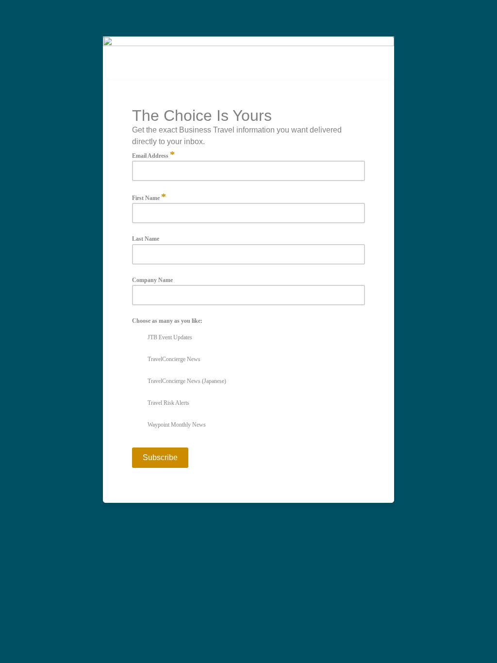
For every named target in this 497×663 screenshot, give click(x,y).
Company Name (152, 280)
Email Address (153, 155)
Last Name (145, 239)
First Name (149, 197)
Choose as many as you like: (167, 321)
